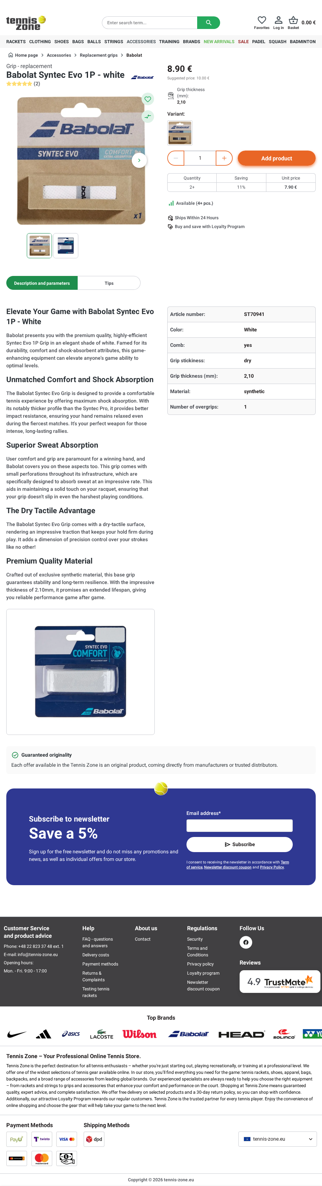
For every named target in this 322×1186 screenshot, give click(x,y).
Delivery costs (95, 954)
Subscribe (243, 844)
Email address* (203, 813)
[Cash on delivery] (66, 1158)
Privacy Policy (272, 867)
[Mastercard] (41, 1158)
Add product (276, 158)
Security (195, 939)
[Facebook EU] (246, 942)
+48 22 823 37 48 (41, 5)
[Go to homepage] (26, 22)
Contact (143, 939)
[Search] (208, 22)
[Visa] (66, 1139)
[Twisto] (41, 1139)
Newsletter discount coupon (228, 867)
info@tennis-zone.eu (38, 954)
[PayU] (16, 1139)
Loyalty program (203, 973)
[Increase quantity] (224, 158)
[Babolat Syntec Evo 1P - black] (179, 133)
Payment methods (100, 963)
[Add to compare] (148, 116)
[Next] (139, 160)
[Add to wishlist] (148, 99)
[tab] (42, 283)
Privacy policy (200, 963)
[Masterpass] (16, 1158)
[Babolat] (142, 77)
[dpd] (94, 1139)
